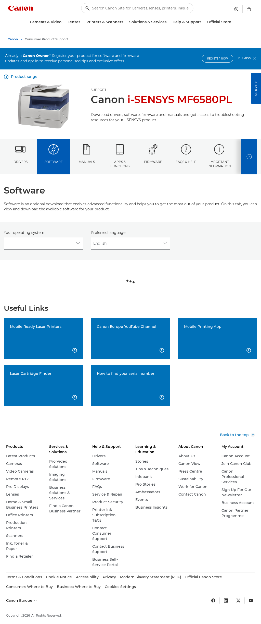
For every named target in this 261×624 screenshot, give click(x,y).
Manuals (87, 162)
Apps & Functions (119, 164)
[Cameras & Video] (63, 22)
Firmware (153, 162)
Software (54, 162)
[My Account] (236, 9)
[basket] (249, 9)
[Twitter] (238, 600)
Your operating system (24, 232)
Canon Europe (19, 600)
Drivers (21, 162)
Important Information (219, 164)
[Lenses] (82, 22)
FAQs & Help (186, 162)
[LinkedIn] (226, 600)
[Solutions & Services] (168, 22)
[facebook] (213, 600)
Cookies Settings (120, 586)
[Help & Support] (203, 22)
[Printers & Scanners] (125, 22)
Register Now (217, 58)
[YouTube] (251, 600)
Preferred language (108, 232)
